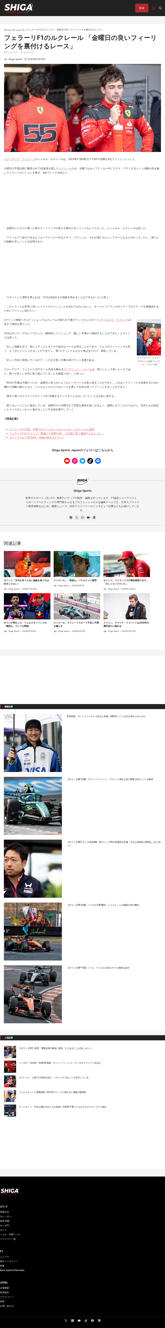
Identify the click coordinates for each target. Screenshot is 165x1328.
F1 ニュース (19, 29)
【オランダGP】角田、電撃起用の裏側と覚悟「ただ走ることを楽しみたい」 (56, 1048)
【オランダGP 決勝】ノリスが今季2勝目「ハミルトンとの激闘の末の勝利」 (104, 905)
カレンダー (5, 1216)
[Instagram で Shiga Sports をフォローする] (82, 517)
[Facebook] (92, 1320)
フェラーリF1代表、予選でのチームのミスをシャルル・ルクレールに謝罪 (52, 429)
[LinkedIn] (99, 1320)
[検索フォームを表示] (160, 8)
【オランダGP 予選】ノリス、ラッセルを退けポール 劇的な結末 (98, 967)
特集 (2, 1265)
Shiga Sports (15, 59)
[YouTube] (79, 1320)
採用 (2, 1301)
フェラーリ (27, 52)
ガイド (3, 1230)
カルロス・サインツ (115, 319)
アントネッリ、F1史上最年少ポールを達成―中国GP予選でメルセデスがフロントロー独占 (62, 1107)
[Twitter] (65, 1320)
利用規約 (4, 1292)
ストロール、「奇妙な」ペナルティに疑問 (75, 580)
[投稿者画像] (5, 59)
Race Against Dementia (12, 1270)
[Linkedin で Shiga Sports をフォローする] (94, 517)
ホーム (7, 29)
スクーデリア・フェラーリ (19, 159)
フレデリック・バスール (78, 369)
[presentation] (27, 564)
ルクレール (65, 168)
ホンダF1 (4, 1225)
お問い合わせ (7, 1306)
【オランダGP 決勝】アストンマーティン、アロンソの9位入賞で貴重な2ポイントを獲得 (110, 779)
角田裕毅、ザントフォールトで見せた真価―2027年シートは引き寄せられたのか (106, 716)
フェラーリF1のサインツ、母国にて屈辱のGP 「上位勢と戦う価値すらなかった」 (56, 433)
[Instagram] (72, 1320)
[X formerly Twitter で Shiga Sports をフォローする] (76, 517)
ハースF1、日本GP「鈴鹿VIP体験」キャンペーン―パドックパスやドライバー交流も (60, 1063)
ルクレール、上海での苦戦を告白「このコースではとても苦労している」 (55, 1077)
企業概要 (4, 1288)
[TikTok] (85, 1320)
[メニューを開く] (153, 8)
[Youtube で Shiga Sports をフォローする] (88, 517)
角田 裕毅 (5, 1221)
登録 (141, 8)
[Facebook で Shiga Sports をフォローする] (70, 517)
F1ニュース (11, 52)
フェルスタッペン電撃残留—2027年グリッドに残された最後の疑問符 (52, 1092)
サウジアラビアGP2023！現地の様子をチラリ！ (37, 437)
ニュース (4, 1256)
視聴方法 (4, 1212)
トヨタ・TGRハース (10, 1234)
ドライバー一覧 (8, 1239)
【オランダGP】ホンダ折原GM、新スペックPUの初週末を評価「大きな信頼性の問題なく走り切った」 (114, 844)
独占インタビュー (9, 1261)
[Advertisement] (82, 202)
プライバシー (7, 1297)
